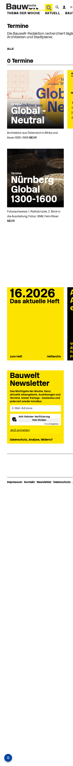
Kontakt (29, 482)
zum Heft (16, 356)
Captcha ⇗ (52, 424)
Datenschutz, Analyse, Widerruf (31, 439)
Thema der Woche (23, 13)
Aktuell (52, 13)
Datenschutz (62, 482)
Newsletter (44, 482)
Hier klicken (39, 420)
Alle (10, 49)
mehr (33, 137)
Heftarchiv (54, 356)
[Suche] (57, 7)
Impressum (14, 482)
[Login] (64, 7)
